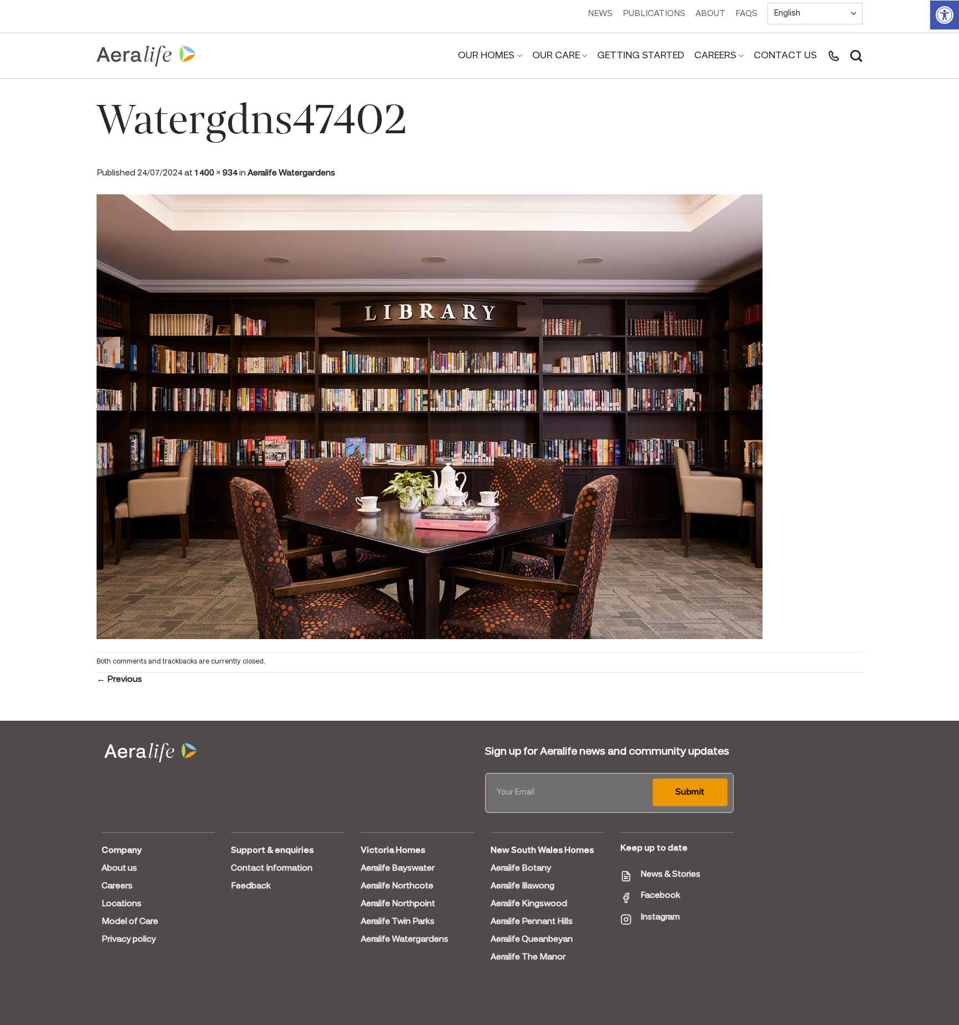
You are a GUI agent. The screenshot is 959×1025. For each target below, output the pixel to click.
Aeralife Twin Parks (398, 921)
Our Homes (486, 56)
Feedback (251, 886)
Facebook (660, 895)
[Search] (856, 56)
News (600, 13)
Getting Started (640, 56)
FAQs (746, 13)
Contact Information (271, 868)
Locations (122, 904)
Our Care (556, 56)
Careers (715, 56)
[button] (944, 15)
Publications (654, 13)
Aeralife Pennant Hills (532, 921)
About (710, 13)
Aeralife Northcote (397, 886)
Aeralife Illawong (522, 886)
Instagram (660, 917)
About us (119, 868)
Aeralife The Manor (528, 957)
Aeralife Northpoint (398, 904)
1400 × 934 (216, 173)
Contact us (785, 56)
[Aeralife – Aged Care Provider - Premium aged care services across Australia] (146, 56)
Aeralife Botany (521, 868)
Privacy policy (129, 939)
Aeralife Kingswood (529, 904)
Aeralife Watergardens (291, 173)
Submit (690, 792)
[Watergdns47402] (430, 415)
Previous (119, 679)
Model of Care (130, 921)
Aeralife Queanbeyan (532, 939)
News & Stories (670, 874)
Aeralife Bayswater (398, 868)
